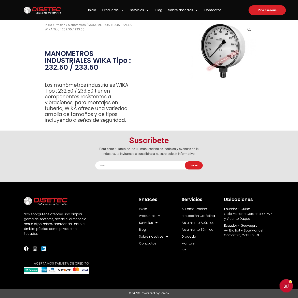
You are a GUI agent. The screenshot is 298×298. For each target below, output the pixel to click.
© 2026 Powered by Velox (149, 293)
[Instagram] (35, 248)
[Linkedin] (43, 248)
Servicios (137, 10)
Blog (158, 10)
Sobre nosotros (180, 10)
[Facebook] (26, 248)
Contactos (212, 10)
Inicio (92, 10)
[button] (249, 29)
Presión (60, 25)
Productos (110, 10)
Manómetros (77, 25)
